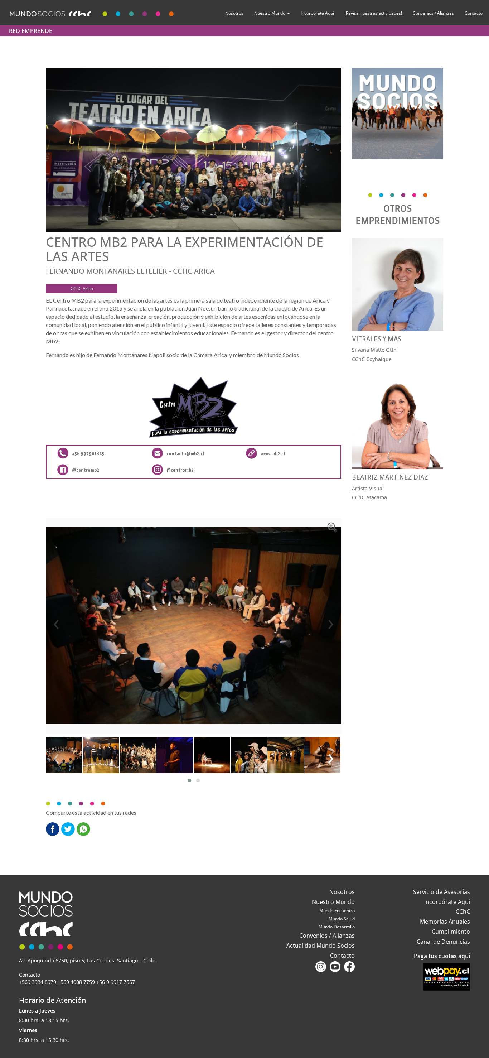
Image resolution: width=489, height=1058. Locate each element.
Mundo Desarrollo (337, 927)
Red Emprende (30, 31)
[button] (189, 780)
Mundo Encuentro (337, 911)
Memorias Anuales (445, 921)
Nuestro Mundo (270, 13)
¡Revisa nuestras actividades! (373, 13)
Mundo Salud (342, 919)
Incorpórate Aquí (317, 13)
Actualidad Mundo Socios (320, 945)
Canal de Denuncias (443, 942)
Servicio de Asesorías (441, 892)
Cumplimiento (451, 932)
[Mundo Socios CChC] (92, 12)
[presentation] (56, 622)
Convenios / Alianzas (433, 13)
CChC (463, 911)
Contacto (474, 13)
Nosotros (234, 13)
